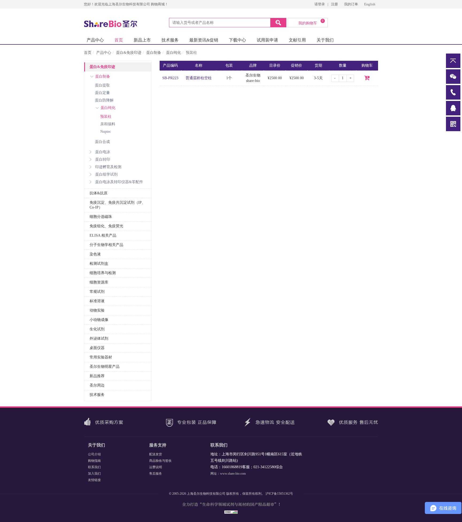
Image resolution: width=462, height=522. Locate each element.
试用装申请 (267, 40)
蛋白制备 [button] (102, 76)
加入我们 (94, 473)
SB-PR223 (170, 78)
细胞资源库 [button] (99, 282)
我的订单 (351, 4)
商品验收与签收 (160, 461)
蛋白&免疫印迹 (128, 53)
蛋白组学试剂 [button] (106, 174)
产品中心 (95, 40)
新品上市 (142, 40)
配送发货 (155, 454)
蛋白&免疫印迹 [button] (102, 67)
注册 (334, 4)
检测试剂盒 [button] (99, 264)
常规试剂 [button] (97, 292)
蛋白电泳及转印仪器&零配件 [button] (119, 182)
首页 (118, 40)
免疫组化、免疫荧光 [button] (106, 226)
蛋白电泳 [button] (102, 152)
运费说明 (155, 467)
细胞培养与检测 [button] (103, 273)
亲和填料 (107, 124)
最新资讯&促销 (203, 40)
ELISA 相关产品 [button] (103, 235)
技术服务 (170, 40)
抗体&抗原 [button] (98, 193)
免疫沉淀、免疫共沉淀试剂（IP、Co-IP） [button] (117, 205)
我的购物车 (311, 22)
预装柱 (105, 117)
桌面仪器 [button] (97, 348)
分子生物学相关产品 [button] (106, 245)
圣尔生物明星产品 (105, 367)
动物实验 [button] (97, 310)
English (369, 4)
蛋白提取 (102, 85)
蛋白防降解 (104, 100)
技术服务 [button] (97, 395)
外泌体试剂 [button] (99, 338)
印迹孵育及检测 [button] (108, 167)
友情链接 (94, 480)
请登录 (319, 4)
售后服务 (155, 473)
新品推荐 (97, 376)
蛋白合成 (102, 142)
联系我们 (94, 467)
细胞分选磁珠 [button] (101, 217)
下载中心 (237, 40)
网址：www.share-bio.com (228, 473)
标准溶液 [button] (97, 301)
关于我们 (325, 40)
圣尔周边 (97, 385)
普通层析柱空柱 (199, 78)
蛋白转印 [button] (102, 159)
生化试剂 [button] (97, 329)
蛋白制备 (153, 53)
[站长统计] (231, 511)
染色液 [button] (95, 254)
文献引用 (297, 40)
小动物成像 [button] (99, 320)
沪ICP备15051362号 (279, 493)
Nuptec (105, 132)
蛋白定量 (102, 93)
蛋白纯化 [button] (108, 108)
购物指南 (94, 461)
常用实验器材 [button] (101, 357)
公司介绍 (94, 454)
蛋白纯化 (173, 53)
